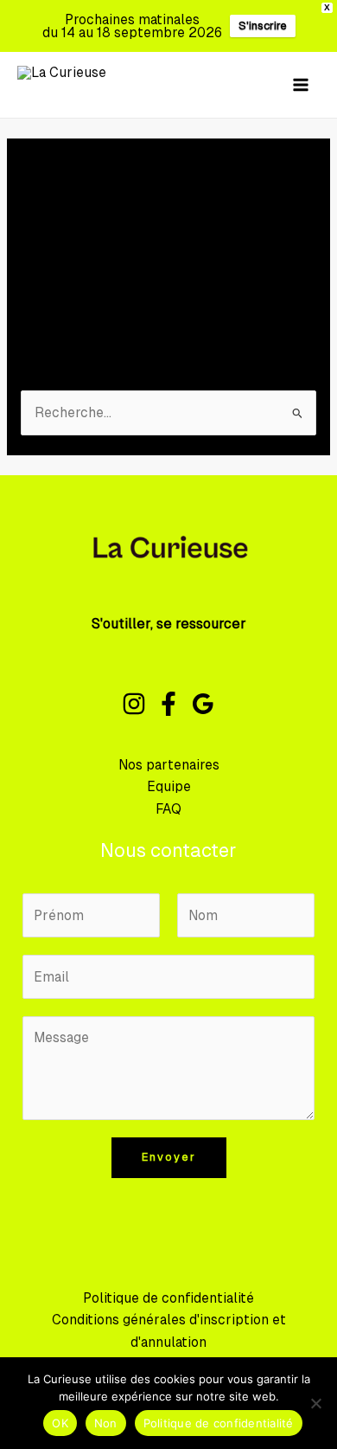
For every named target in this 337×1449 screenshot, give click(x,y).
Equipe (169, 786)
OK (60, 1423)
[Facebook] (168, 704)
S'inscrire (262, 25)
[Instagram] (134, 704)
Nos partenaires (168, 764)
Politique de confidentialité (168, 1298)
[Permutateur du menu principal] (301, 84)
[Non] (315, 1403)
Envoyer (169, 1156)
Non (106, 1423)
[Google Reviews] (203, 704)
